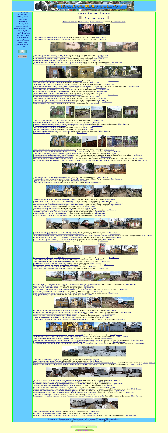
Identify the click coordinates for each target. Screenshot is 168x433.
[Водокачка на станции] (70, 117)
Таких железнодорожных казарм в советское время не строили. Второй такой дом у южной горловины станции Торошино (73, 235)
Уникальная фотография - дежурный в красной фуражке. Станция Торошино (58, 179)
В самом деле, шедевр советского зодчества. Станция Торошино (54, 239)
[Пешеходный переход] (82, 117)
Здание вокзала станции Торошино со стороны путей (50, 37)
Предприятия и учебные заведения (84, 419)
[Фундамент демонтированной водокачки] (86, 377)
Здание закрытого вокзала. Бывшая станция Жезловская (51, 177)
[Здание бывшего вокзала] (58, 146)
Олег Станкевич (102, 177)
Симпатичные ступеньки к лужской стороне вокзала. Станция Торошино (57, 95)
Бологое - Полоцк (22, 25)
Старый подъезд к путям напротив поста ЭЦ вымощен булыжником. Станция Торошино (62, 289)
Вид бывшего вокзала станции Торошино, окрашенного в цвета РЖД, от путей (59, 342)
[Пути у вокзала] (54, 229)
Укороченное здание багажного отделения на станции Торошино (54, 315)
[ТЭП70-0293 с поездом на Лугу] (58, 254)
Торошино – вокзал (39, 181)
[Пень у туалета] (134, 281)
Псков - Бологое (22, 18)
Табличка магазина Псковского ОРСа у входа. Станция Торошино (55, 84)
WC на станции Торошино (41, 133)
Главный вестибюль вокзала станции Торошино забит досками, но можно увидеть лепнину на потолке (67, 86)
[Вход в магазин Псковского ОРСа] (54, 77)
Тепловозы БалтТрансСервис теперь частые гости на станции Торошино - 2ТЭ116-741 (61, 319)
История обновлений (96, 421)
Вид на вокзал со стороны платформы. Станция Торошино (52, 89)
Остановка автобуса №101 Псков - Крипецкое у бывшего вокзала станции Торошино (61, 336)
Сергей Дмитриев (116, 335)
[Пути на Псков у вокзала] (98, 117)
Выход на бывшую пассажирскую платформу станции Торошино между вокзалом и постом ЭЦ (64, 392)
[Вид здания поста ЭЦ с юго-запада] (118, 174)
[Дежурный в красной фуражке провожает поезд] (86, 174)
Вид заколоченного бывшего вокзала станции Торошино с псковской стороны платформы (63, 312)
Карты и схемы (84, 22)
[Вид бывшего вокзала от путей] (114, 254)
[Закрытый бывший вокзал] (102, 331)
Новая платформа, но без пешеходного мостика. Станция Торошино (55, 210)
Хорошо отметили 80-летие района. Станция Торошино (51, 241)
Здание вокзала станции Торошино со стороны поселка (51, 98)
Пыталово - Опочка (22, 35)
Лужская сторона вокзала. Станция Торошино (48, 96)
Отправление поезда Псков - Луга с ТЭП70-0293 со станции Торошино (56, 258)
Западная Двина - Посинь (22, 28)
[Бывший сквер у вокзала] (130, 254)
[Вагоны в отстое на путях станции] (114, 117)
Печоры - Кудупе (22, 37)
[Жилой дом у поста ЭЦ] (102, 229)
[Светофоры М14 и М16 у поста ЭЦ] (134, 196)
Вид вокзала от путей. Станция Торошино (47, 266)
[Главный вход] (102, 254)
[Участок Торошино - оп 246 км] (107, 18)
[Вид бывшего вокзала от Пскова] (54, 331)
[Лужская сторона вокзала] (102, 77)
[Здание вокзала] (86, 34)
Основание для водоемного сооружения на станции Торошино (53, 317)
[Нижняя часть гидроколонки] (114, 146)
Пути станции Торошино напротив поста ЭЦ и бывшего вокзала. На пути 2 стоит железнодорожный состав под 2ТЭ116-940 (74, 363)
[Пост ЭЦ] (134, 77)
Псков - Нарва (22, 14)
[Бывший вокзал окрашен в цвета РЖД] (118, 331)
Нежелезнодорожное (22, 46)
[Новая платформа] (102, 196)
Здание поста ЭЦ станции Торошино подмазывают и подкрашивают (55, 153)
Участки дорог (53, 419)
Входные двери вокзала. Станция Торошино (47, 82)
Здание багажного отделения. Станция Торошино (49, 120)
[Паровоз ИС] (22, 53)
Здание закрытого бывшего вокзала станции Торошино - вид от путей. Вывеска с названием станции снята (68, 340)
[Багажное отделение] (86, 196)
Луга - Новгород (22, 30)
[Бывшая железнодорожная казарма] (130, 52)
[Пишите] (84, 431)
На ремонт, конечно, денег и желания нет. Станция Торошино (53, 201)
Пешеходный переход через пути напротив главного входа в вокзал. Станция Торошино (62, 124)
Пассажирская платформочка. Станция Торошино (49, 291)
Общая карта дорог (65, 419)
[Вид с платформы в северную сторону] (70, 377)
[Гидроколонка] (114, 52)
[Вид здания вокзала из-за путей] (54, 196)
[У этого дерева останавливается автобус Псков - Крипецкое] (70, 331)
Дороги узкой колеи (113, 419)
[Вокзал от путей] (70, 196)
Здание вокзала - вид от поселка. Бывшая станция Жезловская (53, 261)
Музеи (75, 421)
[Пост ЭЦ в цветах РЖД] (70, 356)
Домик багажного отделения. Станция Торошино (49, 58)
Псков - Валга (22, 19)
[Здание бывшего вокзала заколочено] (78, 307)
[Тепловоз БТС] (126, 307)
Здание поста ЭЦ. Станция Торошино (45, 286)
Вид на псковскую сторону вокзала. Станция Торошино (51, 91)
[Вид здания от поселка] (118, 77)
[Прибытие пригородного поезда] (70, 229)
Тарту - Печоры (22, 23)
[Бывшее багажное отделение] (90, 52)
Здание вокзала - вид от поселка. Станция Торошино (50, 259)
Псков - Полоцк (22, 16)
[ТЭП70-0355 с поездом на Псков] (86, 229)
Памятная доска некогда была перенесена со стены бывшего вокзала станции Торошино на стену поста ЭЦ (68, 396)
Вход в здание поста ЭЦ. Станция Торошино (48, 103)
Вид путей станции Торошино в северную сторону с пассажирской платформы (59, 384)
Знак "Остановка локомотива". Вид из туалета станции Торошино (55, 314)
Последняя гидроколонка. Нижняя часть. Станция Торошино (53, 158)
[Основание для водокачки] (110, 307)
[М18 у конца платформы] (118, 196)
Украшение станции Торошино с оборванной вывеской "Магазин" (55, 199)
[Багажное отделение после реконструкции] (94, 307)
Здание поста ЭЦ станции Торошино (45, 206)
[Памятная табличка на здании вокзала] (90, 254)
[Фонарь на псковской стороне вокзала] (86, 77)
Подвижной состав (22, 40)
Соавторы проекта (65, 421)
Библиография (83, 421)
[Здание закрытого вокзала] (70, 174)
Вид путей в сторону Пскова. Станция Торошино (49, 126)
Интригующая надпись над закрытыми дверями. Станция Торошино (55, 265)
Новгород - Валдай (22, 32)
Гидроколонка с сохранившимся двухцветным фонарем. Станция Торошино (58, 62)
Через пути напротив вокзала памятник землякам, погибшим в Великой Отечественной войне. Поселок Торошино (71, 160)
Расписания (101, 419)
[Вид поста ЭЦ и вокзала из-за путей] (54, 281)
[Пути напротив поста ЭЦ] (102, 356)
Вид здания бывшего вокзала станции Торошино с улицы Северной (55, 387)
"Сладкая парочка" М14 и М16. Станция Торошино (50, 213)
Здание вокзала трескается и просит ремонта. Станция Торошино (54, 150)
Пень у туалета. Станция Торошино (44, 295)
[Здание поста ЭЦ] (58, 52)
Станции (22, 39)
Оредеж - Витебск (22, 26)
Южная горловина (96, 22)
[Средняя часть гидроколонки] (102, 146)
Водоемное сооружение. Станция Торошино (47, 60)
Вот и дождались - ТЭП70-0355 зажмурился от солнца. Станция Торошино (58, 234)
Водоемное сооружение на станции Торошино (48, 122)
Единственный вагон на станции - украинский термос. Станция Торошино (58, 293)
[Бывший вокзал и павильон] (134, 331)
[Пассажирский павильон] (54, 377)
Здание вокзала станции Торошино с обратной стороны (51, 39)
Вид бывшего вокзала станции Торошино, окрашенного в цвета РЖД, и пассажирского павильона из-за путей (69, 343)
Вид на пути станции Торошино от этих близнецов (50, 215)
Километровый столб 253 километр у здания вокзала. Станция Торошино (57, 81)
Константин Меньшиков (79, 181)
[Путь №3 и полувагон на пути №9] (118, 356)
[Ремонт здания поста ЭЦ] (73, 146)
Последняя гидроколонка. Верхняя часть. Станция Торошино (53, 155)
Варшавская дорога (94, 18)
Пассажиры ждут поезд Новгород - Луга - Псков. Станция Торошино (56, 232)
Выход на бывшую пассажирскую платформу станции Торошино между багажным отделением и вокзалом (68, 389)
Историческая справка (70, 22)
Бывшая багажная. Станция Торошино (45, 208)
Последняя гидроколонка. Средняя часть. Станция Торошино (53, 157)
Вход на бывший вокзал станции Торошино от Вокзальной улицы (55, 391)
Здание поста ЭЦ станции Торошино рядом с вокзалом (51, 55)
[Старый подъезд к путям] (102, 281)
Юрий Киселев (101, 37)
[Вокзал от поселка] (102, 174)
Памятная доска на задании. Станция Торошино (49, 263)
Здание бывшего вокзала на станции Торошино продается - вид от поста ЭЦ (58, 335)
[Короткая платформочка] (118, 281)
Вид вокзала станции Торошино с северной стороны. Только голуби (55, 310)
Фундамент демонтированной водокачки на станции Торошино (54, 385)
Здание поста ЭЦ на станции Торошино (46, 182)
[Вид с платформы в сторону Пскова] (94, 408)
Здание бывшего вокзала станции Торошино (47, 361)
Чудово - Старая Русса (22, 33)
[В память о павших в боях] (130, 146)
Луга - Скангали (22, 12)
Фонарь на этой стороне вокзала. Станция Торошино (50, 93)
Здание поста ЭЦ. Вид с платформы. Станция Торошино (51, 100)
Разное (107, 421)
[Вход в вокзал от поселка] (102, 34)
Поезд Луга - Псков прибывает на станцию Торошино (51, 415)
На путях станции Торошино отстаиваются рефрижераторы (52, 131)
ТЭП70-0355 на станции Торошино (44, 127)
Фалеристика (22, 42)
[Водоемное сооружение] (102, 52)
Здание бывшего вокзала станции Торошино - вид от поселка (53, 338)
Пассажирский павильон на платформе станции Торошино (52, 382)
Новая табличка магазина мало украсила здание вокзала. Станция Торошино (58, 151)
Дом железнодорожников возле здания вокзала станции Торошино (55, 64)
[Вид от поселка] (74, 254)
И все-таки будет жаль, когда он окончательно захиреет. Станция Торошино (58, 204)
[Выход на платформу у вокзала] (118, 377)
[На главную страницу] (84, 427)
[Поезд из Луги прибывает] (110, 408)
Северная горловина (118, 22)
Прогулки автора (22, 44)
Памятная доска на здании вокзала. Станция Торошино (51, 88)
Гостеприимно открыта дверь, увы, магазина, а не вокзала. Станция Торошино (59, 203)
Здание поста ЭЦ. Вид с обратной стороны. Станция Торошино (54, 102)
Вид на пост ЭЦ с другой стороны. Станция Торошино (51, 57)
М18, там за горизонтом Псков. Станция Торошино (50, 212)
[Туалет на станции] (130, 117)
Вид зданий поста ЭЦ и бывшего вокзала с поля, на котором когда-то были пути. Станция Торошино (66, 284)
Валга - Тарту (22, 21)
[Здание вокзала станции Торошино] (70, 77)
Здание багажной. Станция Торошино (45, 288)
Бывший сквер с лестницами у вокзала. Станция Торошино (52, 268)
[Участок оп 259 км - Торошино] (81, 18)
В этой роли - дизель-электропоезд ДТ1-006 (83, 415)
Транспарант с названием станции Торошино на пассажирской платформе (57, 380)
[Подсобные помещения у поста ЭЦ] (118, 229)
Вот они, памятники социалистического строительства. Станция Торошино (58, 237)
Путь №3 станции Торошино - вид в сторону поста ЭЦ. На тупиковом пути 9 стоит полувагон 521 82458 (68, 364)
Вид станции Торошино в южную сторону (47, 413)
